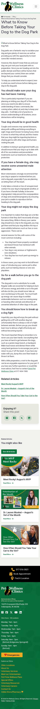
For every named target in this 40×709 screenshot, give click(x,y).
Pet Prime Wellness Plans (11, 677)
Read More (7, 483)
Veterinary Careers (9, 686)
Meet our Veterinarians (11, 674)
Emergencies (13, 655)
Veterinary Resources (10, 683)
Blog (14, 16)
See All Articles (9, 452)
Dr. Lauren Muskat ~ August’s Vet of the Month (18, 513)
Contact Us (6, 689)
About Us (5, 668)
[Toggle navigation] (36, 6)
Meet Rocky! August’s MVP (12, 384)
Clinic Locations (8, 665)
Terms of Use (10, 701)
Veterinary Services (9, 671)
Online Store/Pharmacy (11, 692)
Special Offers (7, 680)
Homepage (6, 16)
